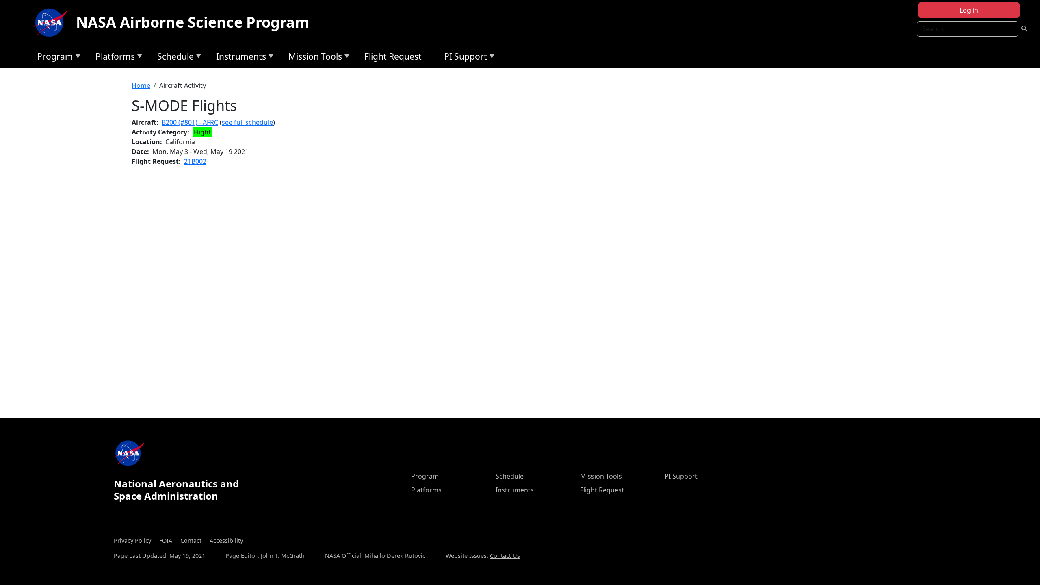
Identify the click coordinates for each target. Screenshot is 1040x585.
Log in (969, 10)
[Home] (52, 22)
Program (53, 58)
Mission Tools (313, 58)
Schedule (173, 58)
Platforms (113, 58)
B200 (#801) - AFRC (190, 122)
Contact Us (505, 555)
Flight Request (393, 56)
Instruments (239, 58)
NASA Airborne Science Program (192, 22)
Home (141, 85)
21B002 (195, 161)
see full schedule (247, 122)
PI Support (463, 58)
